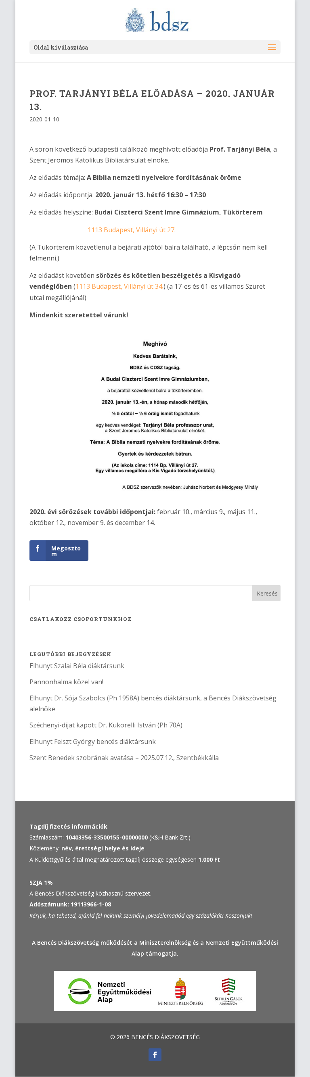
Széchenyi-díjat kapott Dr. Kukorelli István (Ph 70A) (105, 725)
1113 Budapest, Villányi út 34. (119, 286)
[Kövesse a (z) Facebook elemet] (155, 1054)
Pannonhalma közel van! (66, 681)
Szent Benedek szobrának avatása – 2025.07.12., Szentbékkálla (124, 757)
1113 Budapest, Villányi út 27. (132, 229)
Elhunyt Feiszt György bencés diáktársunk (92, 741)
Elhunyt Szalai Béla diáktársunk (76, 665)
